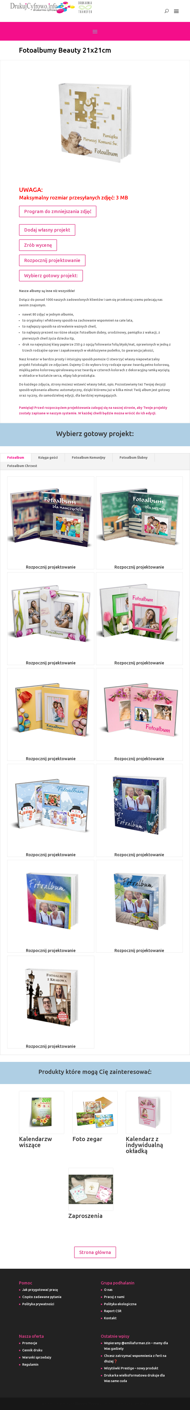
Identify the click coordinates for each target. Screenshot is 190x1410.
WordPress (142, 1403)
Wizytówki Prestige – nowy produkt (131, 1368)
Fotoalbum (15, 457)
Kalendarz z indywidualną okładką (144, 1145)
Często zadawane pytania (41, 1297)
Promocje (29, 1343)
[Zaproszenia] (91, 1189)
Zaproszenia (85, 1215)
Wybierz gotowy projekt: (51, 275)
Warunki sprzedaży (36, 1357)
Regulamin (30, 1364)
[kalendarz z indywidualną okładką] (148, 1112)
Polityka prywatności (38, 1304)
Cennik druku (32, 1350)
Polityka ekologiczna (120, 1304)
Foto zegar (87, 1139)
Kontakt (110, 1318)
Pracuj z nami (114, 1297)
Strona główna (95, 1252)
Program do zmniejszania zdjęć (57, 211)
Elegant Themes (88, 1403)
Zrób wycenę (38, 245)
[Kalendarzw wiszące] (41, 1112)
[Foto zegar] (95, 1112)
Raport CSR (112, 1311)
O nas (108, 1290)
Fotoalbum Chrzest (22, 466)
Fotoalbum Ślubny (134, 457)
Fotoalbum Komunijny (88, 457)
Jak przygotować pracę (40, 1290)
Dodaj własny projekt (47, 229)
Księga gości (48, 457)
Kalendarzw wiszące (35, 1142)
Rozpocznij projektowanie (52, 260)
